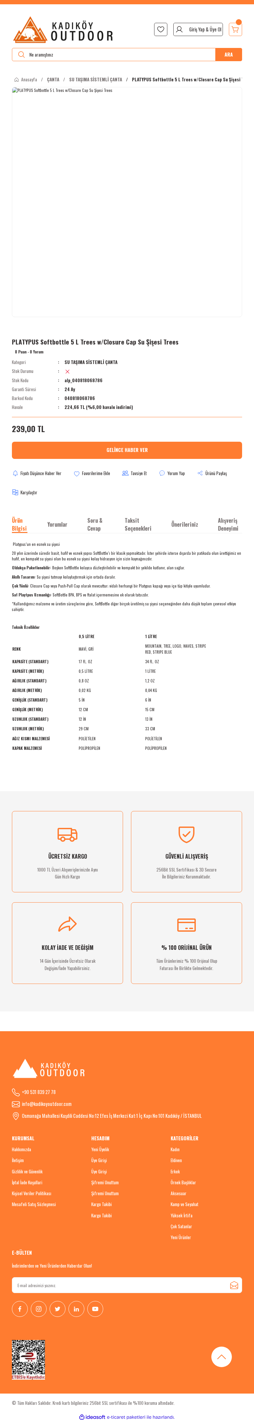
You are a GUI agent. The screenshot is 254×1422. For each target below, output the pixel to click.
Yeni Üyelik (100, 1149)
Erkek (175, 1171)
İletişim (18, 1160)
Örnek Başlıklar (183, 1182)
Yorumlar (57, 524)
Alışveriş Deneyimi (228, 524)
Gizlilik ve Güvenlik (27, 1171)
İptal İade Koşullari (27, 1182)
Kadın (175, 1149)
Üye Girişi (99, 1160)
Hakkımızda (21, 1149)
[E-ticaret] (126, 1417)
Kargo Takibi (101, 1204)
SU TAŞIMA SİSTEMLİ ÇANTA (90, 362)
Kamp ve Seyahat (184, 1204)
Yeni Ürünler (181, 1237)
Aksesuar (179, 1193)
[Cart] (235, 29)
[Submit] (234, 1285)
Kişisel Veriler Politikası (31, 1193)
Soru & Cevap (95, 524)
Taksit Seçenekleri (138, 524)
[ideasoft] (92, 1417)
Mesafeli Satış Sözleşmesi (34, 1204)
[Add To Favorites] (91, 473)
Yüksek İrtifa (181, 1215)
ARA (229, 54)
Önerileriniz (184, 524)
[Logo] (63, 29)
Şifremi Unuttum (105, 1182)
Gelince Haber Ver (127, 449)
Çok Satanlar (181, 1226)
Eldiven (176, 1160)
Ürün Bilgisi (19, 524)
